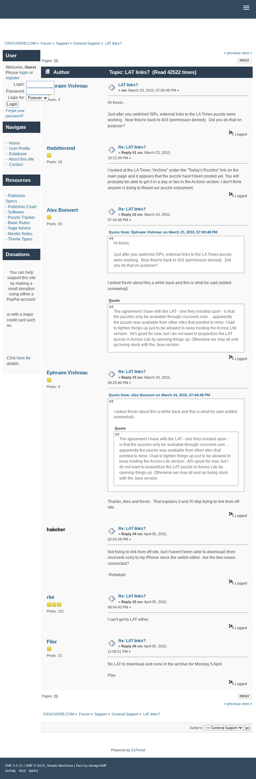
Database (18, 154)
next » (247, 53)
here (21, 358)
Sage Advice (19, 228)
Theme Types (20, 239)
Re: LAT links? (132, 147)
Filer (52, 641)
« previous (232, 53)
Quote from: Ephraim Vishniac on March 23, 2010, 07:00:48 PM (163, 232)
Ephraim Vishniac (67, 86)
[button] (246, 8)
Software (16, 212)
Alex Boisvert (62, 210)
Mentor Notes (20, 233)
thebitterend (61, 148)
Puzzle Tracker (21, 217)
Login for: (16, 97)
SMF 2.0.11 (14, 765)
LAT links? (128, 85)
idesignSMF (98, 765)
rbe (50, 597)
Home (14, 143)
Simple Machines (60, 765)
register (12, 78)
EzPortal (138, 750)
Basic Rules (19, 222)
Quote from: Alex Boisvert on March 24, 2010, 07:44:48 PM (159, 395)
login (23, 72)
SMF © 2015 (35, 765)
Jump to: (196, 728)
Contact (16, 164)
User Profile (19, 148)
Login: (19, 84)
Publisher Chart (22, 206)
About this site (21, 159)
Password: (15, 91)
